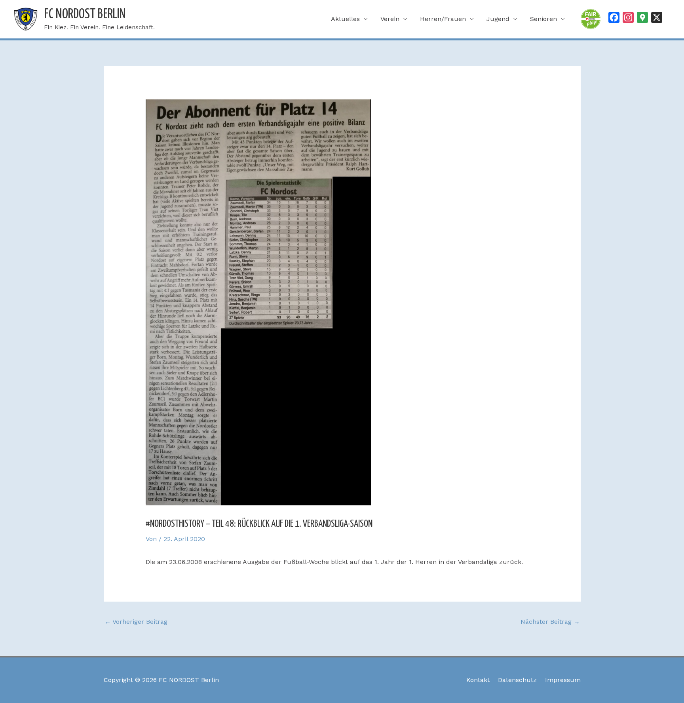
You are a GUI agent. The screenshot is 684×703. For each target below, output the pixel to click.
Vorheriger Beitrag (135, 621)
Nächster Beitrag (550, 621)
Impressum (563, 680)
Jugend (497, 19)
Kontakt (478, 680)
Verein (389, 19)
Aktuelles (345, 19)
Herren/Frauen (443, 19)
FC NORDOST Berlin (85, 14)
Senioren (543, 19)
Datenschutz (517, 680)
